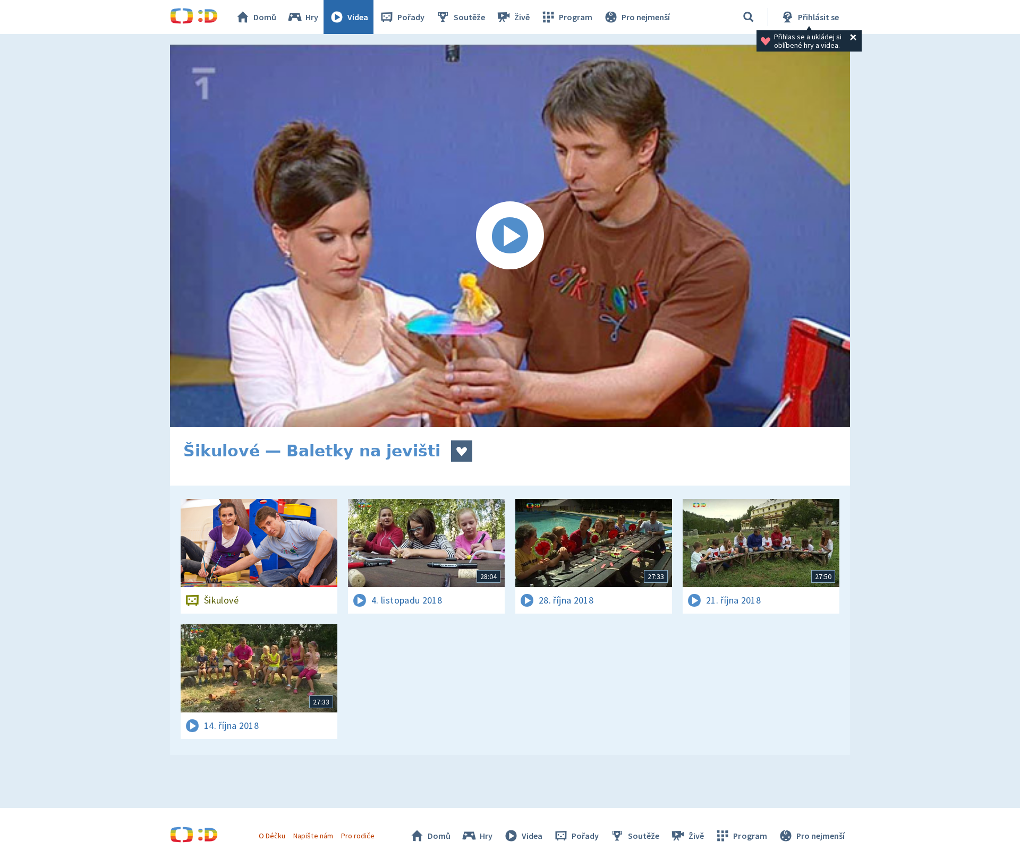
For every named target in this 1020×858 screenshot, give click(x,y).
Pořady (410, 17)
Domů (264, 17)
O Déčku (272, 835)
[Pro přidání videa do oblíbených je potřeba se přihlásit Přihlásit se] (461, 451)
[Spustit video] (510, 236)
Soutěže (469, 17)
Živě (522, 17)
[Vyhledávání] (748, 17)
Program (575, 17)
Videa (357, 17)
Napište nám (313, 835)
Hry (311, 17)
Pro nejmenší (646, 17)
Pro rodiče (358, 835)
